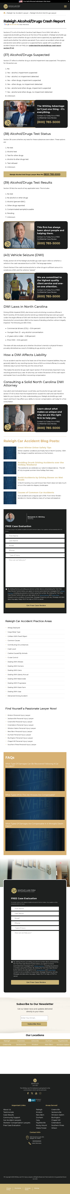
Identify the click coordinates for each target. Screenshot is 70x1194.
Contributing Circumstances (18, 645)
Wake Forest (41, 1128)
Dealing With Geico (15, 670)
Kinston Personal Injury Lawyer (19, 715)
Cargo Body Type (14, 632)
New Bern (40, 1115)
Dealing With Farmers (16, 666)
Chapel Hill (55, 1120)
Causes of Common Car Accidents (36, 492)
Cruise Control (13, 657)
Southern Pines (57, 1125)
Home (4, 13)
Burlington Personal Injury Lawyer (20, 738)
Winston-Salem (57, 1115)
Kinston (39, 1112)
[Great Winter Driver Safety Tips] (10, 453)
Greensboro (56, 1123)
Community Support (11, 1118)
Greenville (55, 1110)
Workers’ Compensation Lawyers (16, 1123)
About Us (7, 1110)
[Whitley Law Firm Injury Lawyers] (12, 6)
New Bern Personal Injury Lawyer (20, 731)
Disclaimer (18, 1188)
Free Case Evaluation (12, 1125)
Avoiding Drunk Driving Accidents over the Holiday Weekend (41, 463)
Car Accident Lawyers (12, 1120)
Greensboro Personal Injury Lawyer (21, 725)
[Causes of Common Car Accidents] (10, 497)
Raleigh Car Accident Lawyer (17, 13)
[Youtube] (36, 1093)
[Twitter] (32, 1093)
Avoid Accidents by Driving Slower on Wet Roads (40, 478)
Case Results (8, 1115)
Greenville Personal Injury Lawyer (20, 722)
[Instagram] (40, 1093)
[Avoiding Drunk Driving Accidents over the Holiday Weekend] (10, 468)
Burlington (55, 1118)
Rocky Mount (41, 1125)
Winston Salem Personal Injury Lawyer (22, 728)
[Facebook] (28, 1093)
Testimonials (8, 1112)
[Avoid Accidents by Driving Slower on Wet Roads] (10, 483)
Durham (39, 1118)
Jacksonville (56, 1112)
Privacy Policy (55, 595)
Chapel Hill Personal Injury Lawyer (20, 741)
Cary (38, 1120)
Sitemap (36, 1188)
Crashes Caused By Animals (17, 653)
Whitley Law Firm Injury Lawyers (23, 1177)
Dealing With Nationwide (17, 679)
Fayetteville (41, 1123)
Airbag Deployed (14, 628)
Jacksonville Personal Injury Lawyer (21, 718)
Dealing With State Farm (17, 687)
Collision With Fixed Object (17, 636)
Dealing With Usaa (14, 691)
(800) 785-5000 (48, 122)
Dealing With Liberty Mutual (18, 674)
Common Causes (14, 640)
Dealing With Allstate (15, 662)
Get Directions (37, 1141)
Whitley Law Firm (39, 966)
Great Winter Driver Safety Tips (34, 447)
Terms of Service (44, 595)
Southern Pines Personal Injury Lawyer (22, 744)
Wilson (54, 1128)
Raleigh (39, 1110)
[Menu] (65, 6)
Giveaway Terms (28, 1189)
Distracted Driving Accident (18, 696)
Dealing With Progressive (17, 683)
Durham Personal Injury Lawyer (19, 735)
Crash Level (12, 649)
